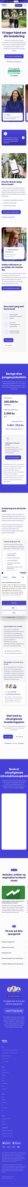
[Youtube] (18, 1147)
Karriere (3, 1075)
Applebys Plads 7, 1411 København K (9, 1053)
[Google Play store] (16, 1143)
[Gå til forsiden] (5, 5)
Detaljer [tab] (14, 577)
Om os (3, 1086)
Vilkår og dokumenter (6, 1118)
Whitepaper (4, 1124)
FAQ (3, 1110)
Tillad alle (14, 603)
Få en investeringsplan (13, 457)
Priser (3, 1078)
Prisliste (3, 1121)
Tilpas (13, 607)
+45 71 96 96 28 (14, 1010)
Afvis (14, 612)
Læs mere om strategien (8, 217)
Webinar (3, 1099)
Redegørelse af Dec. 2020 (7, 1136)
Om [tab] (23, 577)
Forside (3, 1070)
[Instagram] (14, 1147)
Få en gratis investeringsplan (14, 56)
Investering (4, 1102)
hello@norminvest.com (6, 1056)
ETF (2, 1105)
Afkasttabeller (5, 1083)
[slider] (10, 405)
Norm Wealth (4, 1107)
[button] (24, 5)
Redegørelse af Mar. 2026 (7, 1130)
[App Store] (6, 1143)
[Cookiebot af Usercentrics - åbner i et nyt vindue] (20, 573)
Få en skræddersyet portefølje (11, 288)
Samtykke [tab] (5, 577)
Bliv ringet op (9, 345)
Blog (3, 1097)
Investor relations (5, 1072)
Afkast (3, 1080)
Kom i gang (8, 340)
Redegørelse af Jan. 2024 (7, 1133)
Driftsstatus (4, 1089)
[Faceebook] (4, 1147)
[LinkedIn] (9, 1147)
